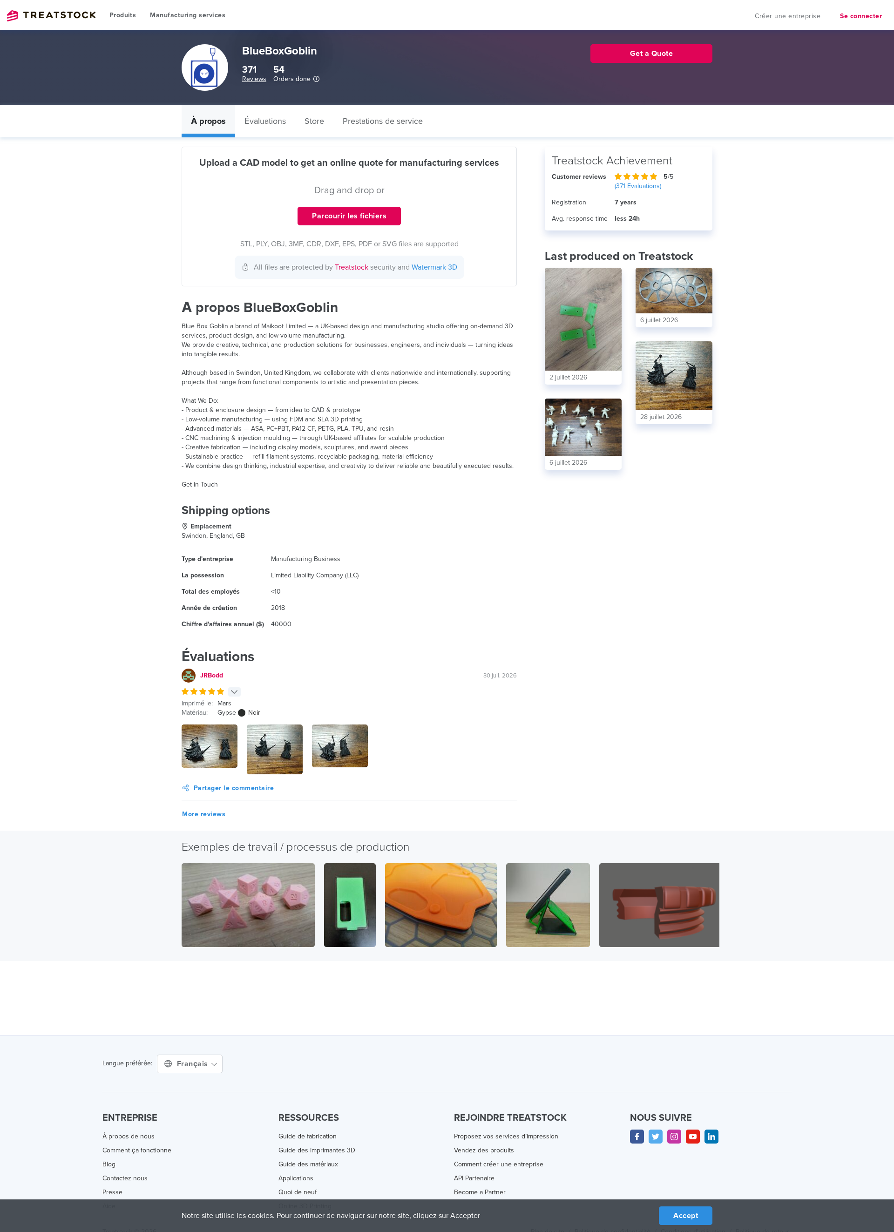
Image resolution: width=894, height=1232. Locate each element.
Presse (112, 1192)
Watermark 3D (434, 267)
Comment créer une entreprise (498, 1164)
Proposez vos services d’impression (506, 1136)
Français (193, 1064)
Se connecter (861, 16)
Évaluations (265, 121)
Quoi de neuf (297, 1192)
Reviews (254, 79)
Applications (295, 1178)
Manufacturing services (187, 15)
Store (314, 121)
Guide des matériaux (308, 1164)
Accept (685, 1215)
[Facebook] (637, 1137)
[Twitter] (656, 1137)
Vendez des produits (484, 1150)
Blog (108, 1164)
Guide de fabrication (307, 1136)
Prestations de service (383, 121)
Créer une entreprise (787, 16)
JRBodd (211, 675)
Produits (122, 15)
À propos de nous (128, 1136)
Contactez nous (125, 1178)
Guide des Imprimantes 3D (316, 1150)
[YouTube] (693, 1137)
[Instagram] (674, 1137)
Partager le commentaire (234, 788)
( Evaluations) (638, 186)
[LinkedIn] (711, 1137)
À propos (208, 121)
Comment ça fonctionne (136, 1150)
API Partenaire (474, 1178)
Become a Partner (480, 1192)
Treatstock (51, 15)
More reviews (203, 814)
